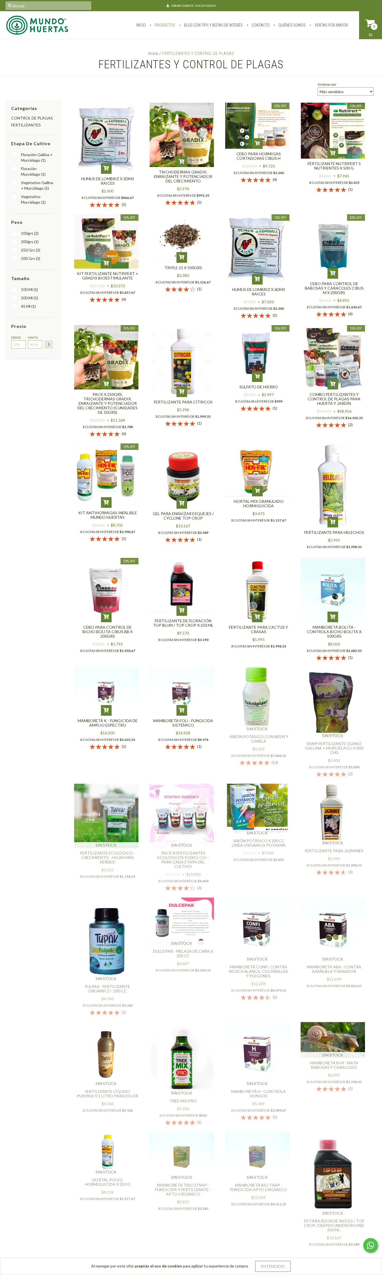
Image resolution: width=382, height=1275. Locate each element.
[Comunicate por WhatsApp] (370, 1245)
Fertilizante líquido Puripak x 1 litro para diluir (107, 1093)
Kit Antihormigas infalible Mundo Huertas (107, 515)
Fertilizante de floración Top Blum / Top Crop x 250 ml (183, 623)
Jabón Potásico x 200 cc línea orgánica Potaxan (258, 842)
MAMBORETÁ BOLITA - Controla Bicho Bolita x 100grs (334, 631)
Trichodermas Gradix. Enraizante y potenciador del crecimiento (183, 176)
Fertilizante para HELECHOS (334, 532)
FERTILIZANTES (26, 125)
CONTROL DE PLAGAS (32, 118)
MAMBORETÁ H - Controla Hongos (258, 1093)
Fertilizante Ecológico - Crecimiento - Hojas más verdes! (107, 857)
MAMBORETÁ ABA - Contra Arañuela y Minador (334, 969)
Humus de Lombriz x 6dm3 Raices (258, 291)
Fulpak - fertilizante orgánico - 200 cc (107, 988)
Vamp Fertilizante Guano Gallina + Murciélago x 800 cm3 (334, 748)
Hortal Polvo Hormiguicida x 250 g (107, 1182)
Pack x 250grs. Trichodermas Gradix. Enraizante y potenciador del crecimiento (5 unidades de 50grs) (107, 403)
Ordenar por (327, 84)
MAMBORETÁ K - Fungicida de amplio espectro (108, 722)
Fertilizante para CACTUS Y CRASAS (258, 629)
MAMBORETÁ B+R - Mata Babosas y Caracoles (334, 1065)
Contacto (260, 25)
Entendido (273, 1266)
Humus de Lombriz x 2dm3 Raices (107, 181)
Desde (16, 337)
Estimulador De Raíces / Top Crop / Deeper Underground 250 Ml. (334, 1225)
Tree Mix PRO (183, 1100)
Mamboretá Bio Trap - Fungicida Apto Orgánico (258, 1187)
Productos (164, 25)
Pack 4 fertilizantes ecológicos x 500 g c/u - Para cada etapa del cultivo (183, 860)
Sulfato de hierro (258, 386)
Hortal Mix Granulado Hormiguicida (259, 503)
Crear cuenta (182, 5)
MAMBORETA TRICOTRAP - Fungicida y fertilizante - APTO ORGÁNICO (183, 1189)
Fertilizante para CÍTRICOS (183, 402)
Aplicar (48, 344)
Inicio (141, 25)
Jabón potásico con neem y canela (258, 738)
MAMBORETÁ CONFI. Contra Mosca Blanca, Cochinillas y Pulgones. (258, 971)
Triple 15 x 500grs (183, 267)
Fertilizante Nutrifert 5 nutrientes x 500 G (334, 165)
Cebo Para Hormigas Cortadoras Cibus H (258, 156)
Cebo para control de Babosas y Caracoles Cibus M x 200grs (334, 288)
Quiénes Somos (292, 25)
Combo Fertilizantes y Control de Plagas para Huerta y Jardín (334, 399)
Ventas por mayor (331, 25)
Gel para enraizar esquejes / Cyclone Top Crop (183, 515)
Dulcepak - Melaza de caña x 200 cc (183, 953)
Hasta (33, 337)
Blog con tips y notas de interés (213, 25)
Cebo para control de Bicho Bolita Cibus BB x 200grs (107, 631)
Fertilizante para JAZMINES (334, 850)
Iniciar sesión (205, 5)
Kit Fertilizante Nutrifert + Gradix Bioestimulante (107, 275)
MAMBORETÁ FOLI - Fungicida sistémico (183, 722)
